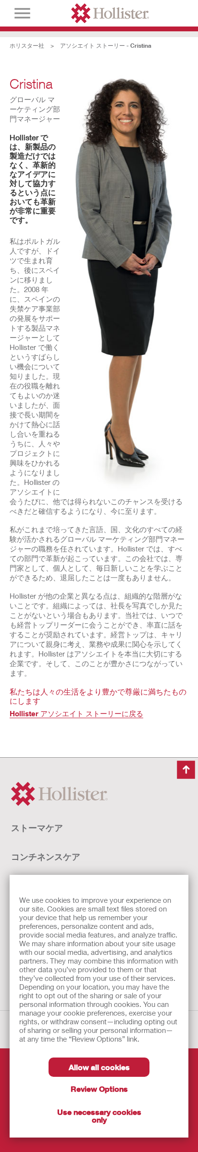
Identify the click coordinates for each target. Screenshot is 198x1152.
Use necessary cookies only (99, 1115)
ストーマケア (37, 827)
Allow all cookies (99, 1067)
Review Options (99, 1088)
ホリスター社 (27, 45)
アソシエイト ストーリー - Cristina (105, 45)
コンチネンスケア (45, 856)
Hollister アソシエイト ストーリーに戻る (76, 713)
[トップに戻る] (186, 770)
